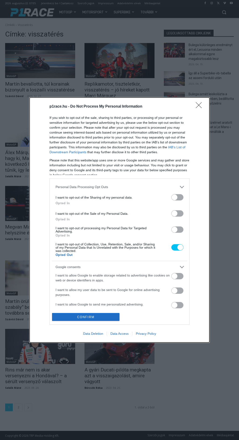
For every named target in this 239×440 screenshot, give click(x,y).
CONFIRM (86, 317)
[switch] (177, 197)
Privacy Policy (146, 333)
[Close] (200, 106)
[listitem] (119, 187)
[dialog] (119, 220)
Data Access (119, 333)
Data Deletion (93, 333)
